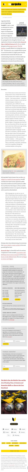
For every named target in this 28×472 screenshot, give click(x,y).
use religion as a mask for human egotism (13, 178)
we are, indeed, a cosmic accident (11, 245)
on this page (11, 319)
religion (11, 445)
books (3, 443)
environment (15, 443)
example (9, 337)
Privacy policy (11, 465)
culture (8, 443)
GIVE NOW (18, 299)
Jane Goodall (23, 443)
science (17, 445)
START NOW (6, 299)
